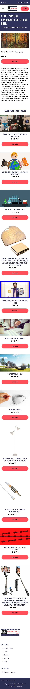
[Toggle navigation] (3, 8)
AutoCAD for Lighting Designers (15, 338)
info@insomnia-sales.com (22, 2)
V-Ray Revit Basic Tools (15, 374)
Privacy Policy (12, 686)
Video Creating (13, 52)
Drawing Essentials (15, 410)
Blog (5, 661)
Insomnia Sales (8, 648)
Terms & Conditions (20, 684)
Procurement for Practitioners (15, 210)
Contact (10, 684)
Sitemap (19, 686)
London (4, 2)
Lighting (20, 52)
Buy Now (15, 61)
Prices (25, 8)
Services (6, 658)
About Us (6, 655)
